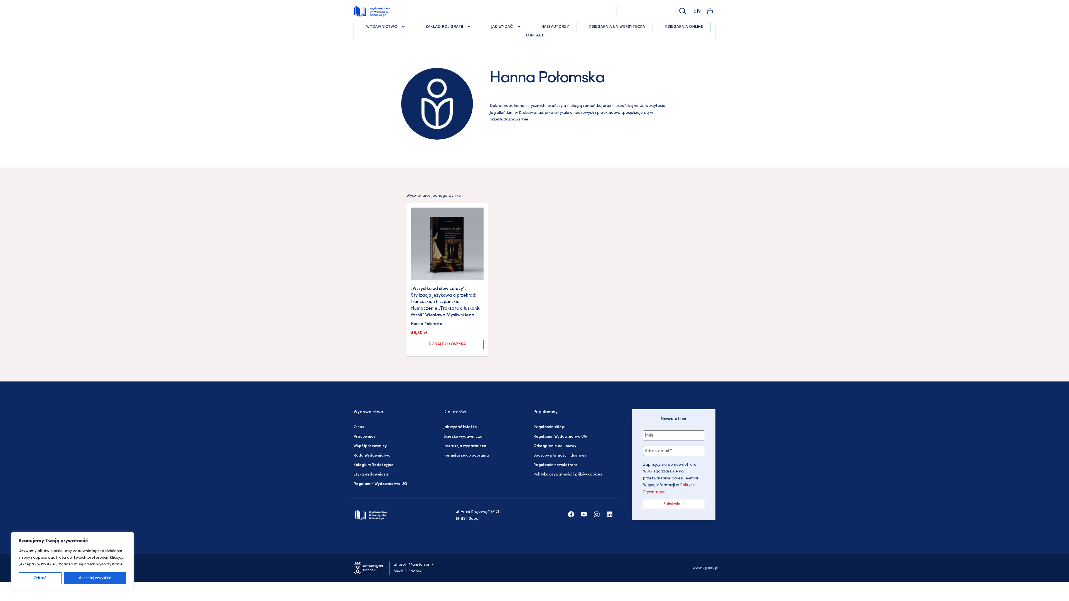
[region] (72, 561)
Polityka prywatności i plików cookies (567, 474)
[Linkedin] (609, 514)
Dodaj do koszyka (447, 344)
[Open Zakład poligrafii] (469, 27)
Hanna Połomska (426, 324)
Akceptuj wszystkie (95, 578)
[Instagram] (596, 514)
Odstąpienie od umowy (554, 446)
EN (697, 11)
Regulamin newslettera (555, 465)
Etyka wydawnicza (371, 474)
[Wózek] (710, 11)
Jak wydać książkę (460, 427)
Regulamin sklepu (550, 427)
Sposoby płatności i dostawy (559, 456)
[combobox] (646, 11)
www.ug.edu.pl (705, 568)
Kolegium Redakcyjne (374, 465)
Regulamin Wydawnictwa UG (380, 484)
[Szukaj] (682, 11)
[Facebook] (571, 514)
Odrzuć (40, 578)
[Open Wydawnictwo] (403, 27)
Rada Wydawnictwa (372, 456)
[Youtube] (584, 514)
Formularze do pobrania (466, 456)
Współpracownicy (370, 446)
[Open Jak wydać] (519, 27)
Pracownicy (364, 437)
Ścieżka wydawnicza (462, 437)
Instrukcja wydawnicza (464, 446)
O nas (359, 427)
